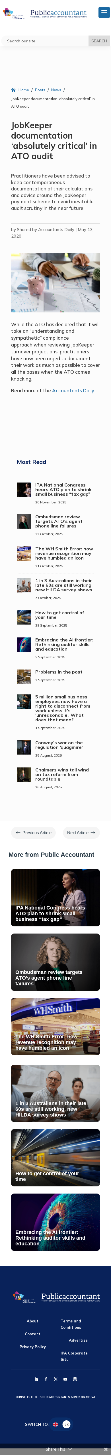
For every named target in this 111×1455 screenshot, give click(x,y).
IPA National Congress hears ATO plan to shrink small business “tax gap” (63, 489)
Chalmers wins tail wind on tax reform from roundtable (62, 774)
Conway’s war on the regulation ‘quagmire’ (59, 745)
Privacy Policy (33, 1346)
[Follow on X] (55, 1379)
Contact (32, 1334)
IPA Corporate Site (74, 1356)
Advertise (78, 1340)
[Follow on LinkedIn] (36, 1379)
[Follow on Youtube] (65, 1379)
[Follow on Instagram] (75, 1379)
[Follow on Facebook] (46, 1379)
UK (67, 1424)
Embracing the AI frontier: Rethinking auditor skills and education (64, 644)
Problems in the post (59, 672)
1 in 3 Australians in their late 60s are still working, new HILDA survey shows (63, 585)
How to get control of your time (59, 615)
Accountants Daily (73, 390)
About (32, 1321)
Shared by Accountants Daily (45, 229)
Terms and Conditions (71, 1324)
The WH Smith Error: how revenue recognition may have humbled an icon (64, 553)
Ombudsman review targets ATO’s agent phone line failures (59, 521)
